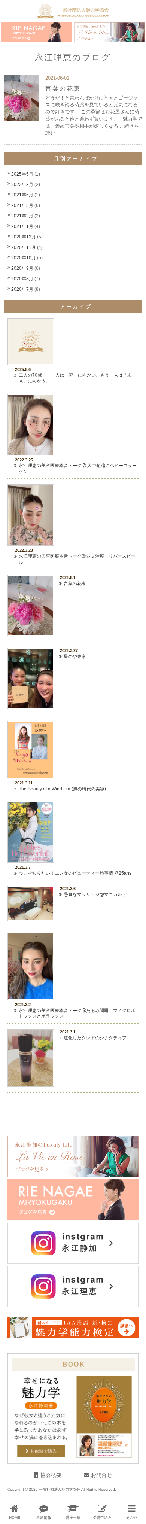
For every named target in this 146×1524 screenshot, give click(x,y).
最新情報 (43, 1517)
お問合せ (101, 1475)
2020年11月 (23, 247)
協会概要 (50, 1475)
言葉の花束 (63, 88)
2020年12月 (23, 237)
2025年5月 (22, 174)
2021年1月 (22, 226)
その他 (131, 1517)
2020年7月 (22, 289)
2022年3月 (22, 184)
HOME (14, 1517)
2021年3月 (22, 205)
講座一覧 (73, 1517)
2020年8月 (22, 278)
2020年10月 (23, 257)
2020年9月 (22, 268)
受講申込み (102, 1517)
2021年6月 (22, 195)
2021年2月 (22, 216)
